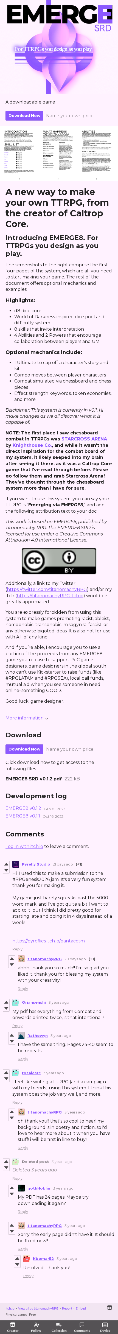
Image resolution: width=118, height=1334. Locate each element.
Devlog (105, 1331)
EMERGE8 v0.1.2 (23, 808)
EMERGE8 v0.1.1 (22, 816)
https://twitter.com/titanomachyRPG (47, 589)
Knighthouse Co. (32, 445)
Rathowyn (37, 1035)
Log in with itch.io (24, 846)
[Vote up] (6, 864)
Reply (17, 949)
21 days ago (63, 864)
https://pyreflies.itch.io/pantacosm (48, 941)
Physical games (16, 1314)
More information (24, 718)
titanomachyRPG (44, 959)
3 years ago (59, 1002)
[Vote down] (6, 870)
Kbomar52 (43, 1258)
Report (67, 1308)
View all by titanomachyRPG (38, 1308)
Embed (81, 1308)
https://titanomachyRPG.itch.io (50, 595)
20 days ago (75, 959)
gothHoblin (38, 1188)
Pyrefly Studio (36, 864)
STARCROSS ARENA (84, 439)
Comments (82, 1331)
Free (32, 1314)
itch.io (10, 1308)
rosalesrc (31, 1073)
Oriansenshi (34, 1002)
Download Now (24, 115)
